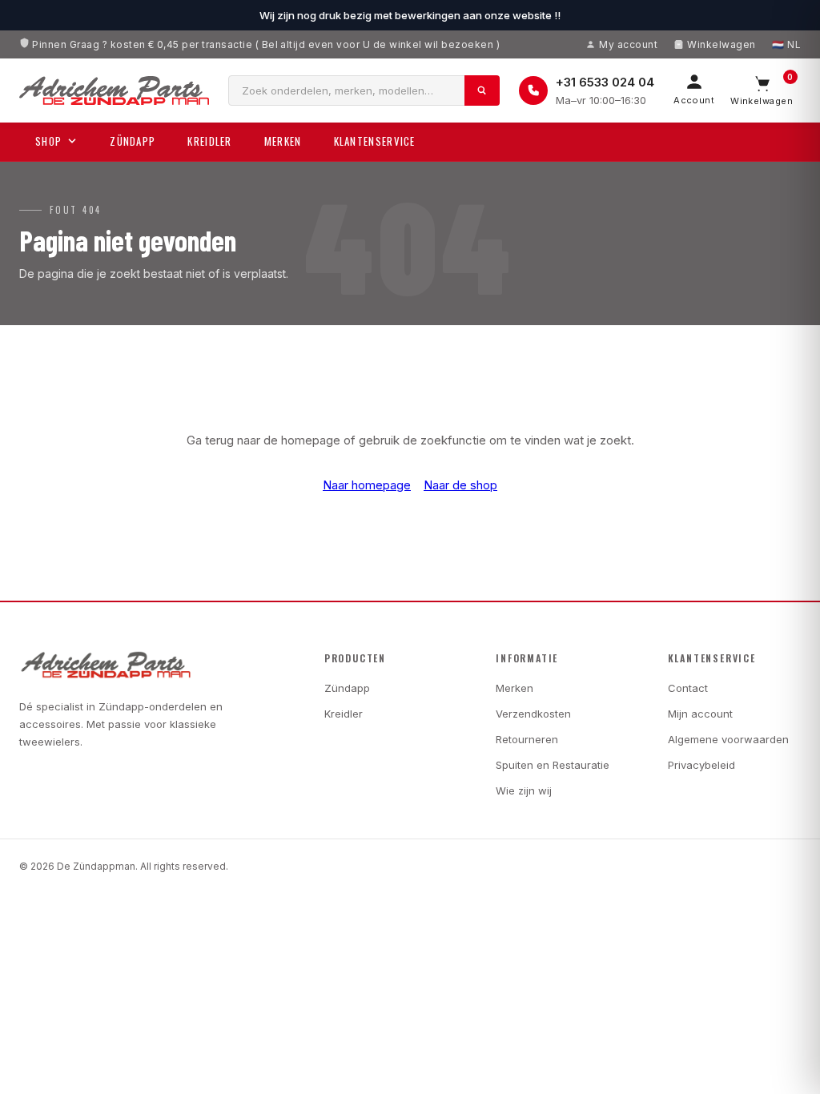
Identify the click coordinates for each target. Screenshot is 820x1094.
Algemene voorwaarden (728, 739)
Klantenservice (375, 141)
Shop (48, 141)
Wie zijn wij (524, 790)
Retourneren (527, 739)
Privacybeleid (701, 764)
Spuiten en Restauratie (552, 764)
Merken (283, 141)
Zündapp (132, 141)
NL (794, 44)
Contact (688, 688)
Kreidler (209, 141)
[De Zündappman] (114, 90)
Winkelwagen (721, 44)
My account (628, 44)
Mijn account (700, 713)
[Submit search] (482, 90)
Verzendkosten (533, 713)
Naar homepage (367, 485)
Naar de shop (460, 485)
